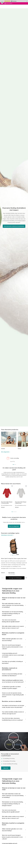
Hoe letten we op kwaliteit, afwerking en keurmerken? (12, 662)
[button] (12, 464)
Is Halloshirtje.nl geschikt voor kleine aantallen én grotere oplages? (11, 687)
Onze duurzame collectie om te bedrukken (14, 226)
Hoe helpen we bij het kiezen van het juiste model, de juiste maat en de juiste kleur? (13, 706)
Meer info (6, 768)
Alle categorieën (5, 451)
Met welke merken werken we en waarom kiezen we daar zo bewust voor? (13, 627)
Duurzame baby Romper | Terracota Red (6, 502)
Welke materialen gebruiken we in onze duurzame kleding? (12, 639)
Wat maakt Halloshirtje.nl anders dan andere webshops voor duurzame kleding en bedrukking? (12, 605)
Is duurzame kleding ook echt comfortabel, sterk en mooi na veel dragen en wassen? (13, 655)
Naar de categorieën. (14, 526)
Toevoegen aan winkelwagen (15, 577)
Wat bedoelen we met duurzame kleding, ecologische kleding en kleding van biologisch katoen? (12, 613)
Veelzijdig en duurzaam (7, 535)
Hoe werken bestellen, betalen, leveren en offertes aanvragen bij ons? (13, 712)
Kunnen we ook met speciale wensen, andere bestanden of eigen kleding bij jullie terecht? (13, 694)
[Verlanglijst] (12, 486)
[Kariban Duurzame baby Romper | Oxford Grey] (21, 493)
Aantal (3, 577)
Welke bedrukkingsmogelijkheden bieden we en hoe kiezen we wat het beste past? (13, 681)
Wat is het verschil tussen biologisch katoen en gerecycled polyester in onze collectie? (12, 646)
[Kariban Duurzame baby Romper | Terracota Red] (7, 493)
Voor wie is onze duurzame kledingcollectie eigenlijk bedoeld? (11, 620)
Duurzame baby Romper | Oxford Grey (20, 502)
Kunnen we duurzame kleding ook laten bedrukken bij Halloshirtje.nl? (12, 674)
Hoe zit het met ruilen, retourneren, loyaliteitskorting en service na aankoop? (12, 719)
